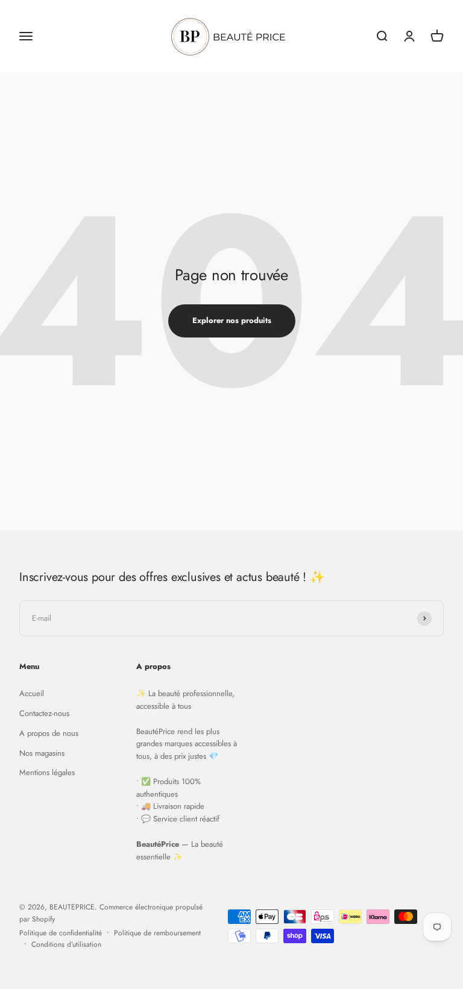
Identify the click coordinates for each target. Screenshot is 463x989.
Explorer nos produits (231, 320)
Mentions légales (47, 772)
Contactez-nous (44, 713)
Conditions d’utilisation (66, 944)
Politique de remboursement (157, 933)
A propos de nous (48, 733)
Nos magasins (42, 753)
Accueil (31, 693)
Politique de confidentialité (60, 933)
